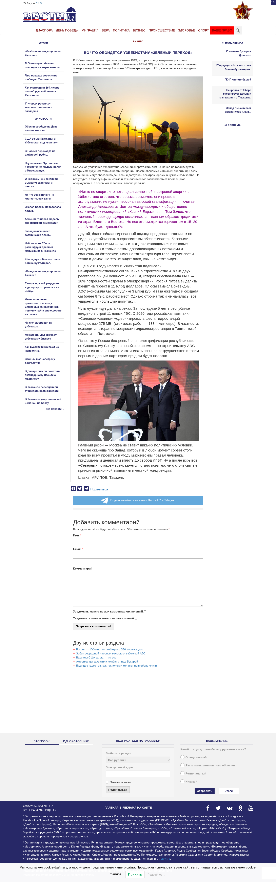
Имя (76, 535)
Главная (111, 807)
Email (77, 549)
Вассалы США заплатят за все (96, 657)
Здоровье (186, 30)
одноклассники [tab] (76, 741)
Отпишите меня (120, 782)
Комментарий (83, 568)
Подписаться (117, 789)
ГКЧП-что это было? (238, 79)
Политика (121, 30)
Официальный (196, 757)
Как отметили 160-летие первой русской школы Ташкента (42, 91)
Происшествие (162, 30)
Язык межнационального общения (210, 765)
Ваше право (222, 30)
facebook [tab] (42, 741)
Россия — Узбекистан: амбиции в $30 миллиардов (109, 649)
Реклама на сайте (137, 807)
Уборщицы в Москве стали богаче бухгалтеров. (233, 67)
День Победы (67, 30)
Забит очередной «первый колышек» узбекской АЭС (111, 653)
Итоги (229, 790)
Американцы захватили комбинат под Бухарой (107, 661)
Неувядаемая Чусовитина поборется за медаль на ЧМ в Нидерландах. (43, 167)
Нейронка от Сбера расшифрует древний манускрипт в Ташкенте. (41, 247)
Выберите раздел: (119, 753)
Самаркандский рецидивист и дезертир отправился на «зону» (43, 287)
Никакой (191, 781)
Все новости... (54, 408)
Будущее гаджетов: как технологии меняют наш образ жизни (116, 665)
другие (165, 858)
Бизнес (139, 30)
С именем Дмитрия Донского (238, 53)
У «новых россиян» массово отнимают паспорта (38, 107)
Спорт (203, 30)
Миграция (90, 30)
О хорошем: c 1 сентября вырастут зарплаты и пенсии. (41, 182)
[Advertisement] (47, 454)
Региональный (195, 773)
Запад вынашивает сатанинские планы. (238, 110)
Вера (106, 30)
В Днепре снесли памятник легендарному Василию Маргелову (42, 375)
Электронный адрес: (120, 767)
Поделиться (99, 489)
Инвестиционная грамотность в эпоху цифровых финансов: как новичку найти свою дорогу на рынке (43, 307)
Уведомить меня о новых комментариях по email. (108, 611)
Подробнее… (156, 874)
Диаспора (44, 30)
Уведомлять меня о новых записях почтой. (104, 618)
